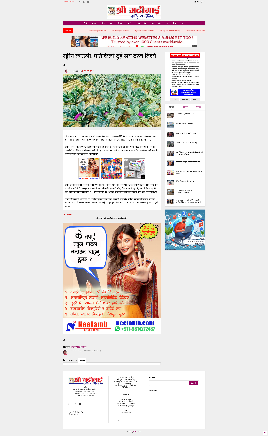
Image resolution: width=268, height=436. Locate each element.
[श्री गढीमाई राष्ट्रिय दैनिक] (134, 18)
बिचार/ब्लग (121, 23)
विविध (175, 23)
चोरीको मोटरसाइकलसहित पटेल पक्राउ (185, 181)
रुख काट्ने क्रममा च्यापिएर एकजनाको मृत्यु (142, 31)
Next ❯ (195, 99)
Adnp (194, 46)
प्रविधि (129, 23)
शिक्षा (145, 23)
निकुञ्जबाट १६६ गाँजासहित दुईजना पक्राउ (116, 31)
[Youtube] (88, 2)
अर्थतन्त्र (103, 23)
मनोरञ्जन (138, 23)
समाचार (94, 23)
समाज (152, 23)
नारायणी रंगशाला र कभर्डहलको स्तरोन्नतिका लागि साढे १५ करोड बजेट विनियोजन (177, 31)
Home (120, 421)
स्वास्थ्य (167, 23)
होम (86, 23)
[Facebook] (80, 2)
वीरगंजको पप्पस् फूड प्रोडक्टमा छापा (185, 113)
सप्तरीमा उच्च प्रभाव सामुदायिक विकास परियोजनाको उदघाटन (189, 172)
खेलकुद (112, 23)
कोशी (182, 23)
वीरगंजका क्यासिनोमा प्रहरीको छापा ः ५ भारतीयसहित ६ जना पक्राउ (186, 192)
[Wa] (84, 2)
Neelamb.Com (137, 432)
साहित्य (159, 23)
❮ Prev (174, 99)
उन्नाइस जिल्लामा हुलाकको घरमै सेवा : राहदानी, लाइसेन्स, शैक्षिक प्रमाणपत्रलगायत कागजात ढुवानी (188, 201)
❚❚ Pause (185, 99)
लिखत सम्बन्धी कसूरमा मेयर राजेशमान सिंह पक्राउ (188, 162)
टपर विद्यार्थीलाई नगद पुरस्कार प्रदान (92, 31)
